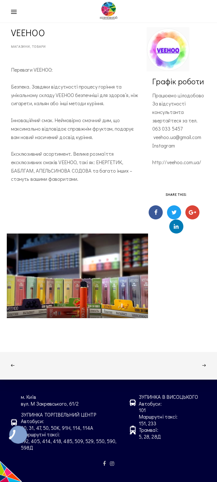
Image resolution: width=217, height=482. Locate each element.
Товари (38, 46)
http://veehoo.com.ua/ (176, 162)
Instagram (163, 145)
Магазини (20, 46)
